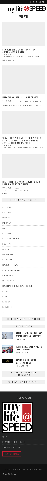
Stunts (30, 56)
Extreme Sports (9, 56)
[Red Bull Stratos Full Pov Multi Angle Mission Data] (23, 34)
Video (37, 56)
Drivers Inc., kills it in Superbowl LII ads (26, 361)
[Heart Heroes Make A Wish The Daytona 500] (7, 349)
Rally (4, 296)
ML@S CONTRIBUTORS (11, 270)
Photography (8, 280)
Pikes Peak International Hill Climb (18, 286)
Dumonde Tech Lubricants (13, 442)
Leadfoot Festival (10, 265)
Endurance (8, 102)
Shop (4, 436)
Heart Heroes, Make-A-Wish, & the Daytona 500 (29, 348)
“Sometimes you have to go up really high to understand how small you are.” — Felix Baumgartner (21, 141)
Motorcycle (7, 275)
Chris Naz (6, 212)
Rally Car (6, 301)
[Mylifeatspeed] (30, 2)
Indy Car (6, 249)
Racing (5, 291)
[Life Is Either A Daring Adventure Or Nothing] (23, 166)
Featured (17, 102)
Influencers (21, 56)
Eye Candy (6, 223)
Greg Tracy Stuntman (12, 238)
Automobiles (7, 207)
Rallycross (7, 307)
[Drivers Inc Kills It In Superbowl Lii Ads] (7, 361)
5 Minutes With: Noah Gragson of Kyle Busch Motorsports (29, 335)
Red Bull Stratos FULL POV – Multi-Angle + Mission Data (20, 51)
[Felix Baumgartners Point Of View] (23, 79)
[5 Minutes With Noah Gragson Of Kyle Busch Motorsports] (7, 335)
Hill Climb (6, 244)
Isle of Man (7, 259)
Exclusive (6, 217)
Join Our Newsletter (11, 447)
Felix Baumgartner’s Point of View (20, 97)
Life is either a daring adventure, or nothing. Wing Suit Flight (21, 183)
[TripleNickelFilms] (43, 2)
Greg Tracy (7, 233)
